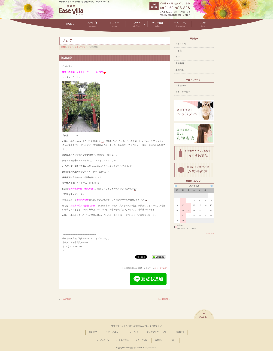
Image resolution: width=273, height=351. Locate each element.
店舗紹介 (159, 340)
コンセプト (94, 332)
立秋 (178, 57)
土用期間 (180, 63)
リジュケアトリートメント (157, 332)
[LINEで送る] (159, 257)
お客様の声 (181, 86)
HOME (63, 47)
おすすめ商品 (122, 340)
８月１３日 (181, 44)
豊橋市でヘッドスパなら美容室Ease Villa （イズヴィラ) (136, 326)
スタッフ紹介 (142, 340)
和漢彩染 (180, 332)
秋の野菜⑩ (163, 299)
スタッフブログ (81, 47)
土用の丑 (180, 70)
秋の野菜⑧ (66, 299)
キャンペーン (103, 340)
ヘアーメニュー (113, 332)
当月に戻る (210, 233)
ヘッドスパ (132, 332)
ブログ (70, 47)
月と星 (179, 51)
